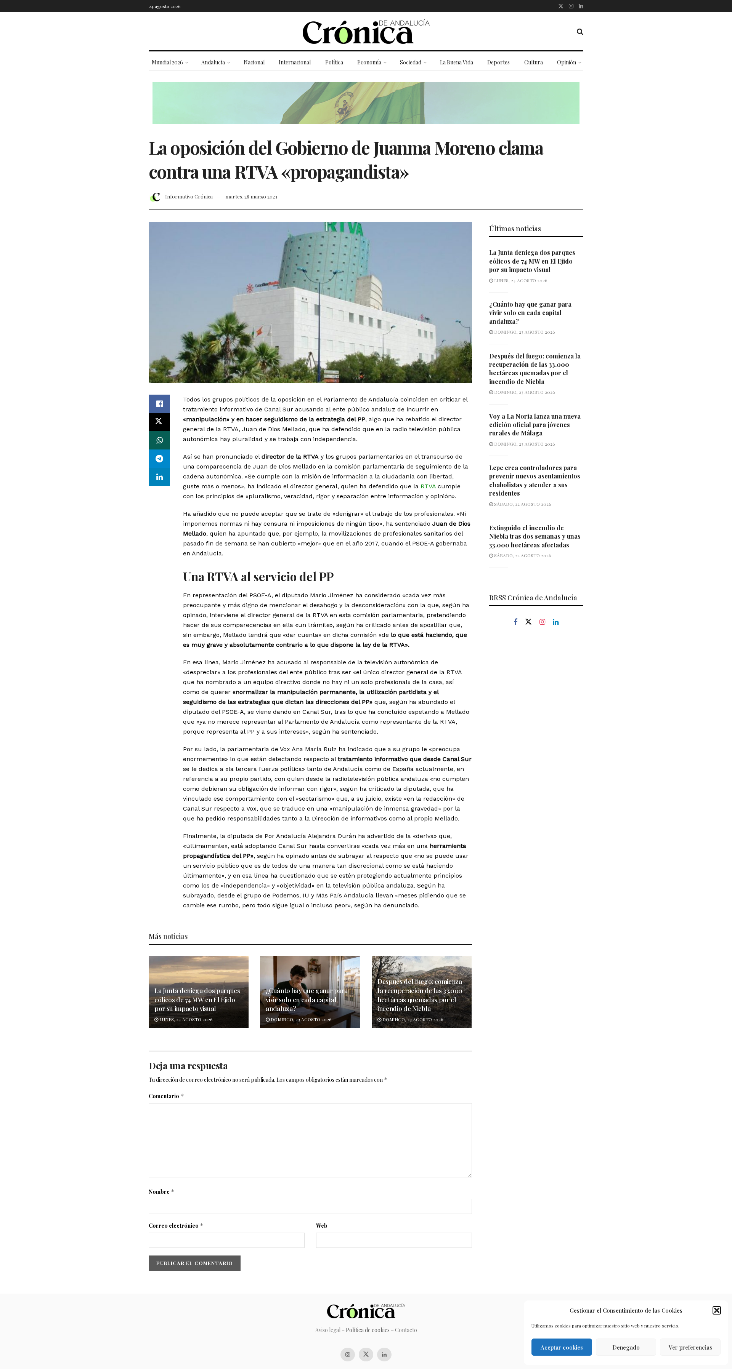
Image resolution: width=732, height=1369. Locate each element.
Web (321, 1225)
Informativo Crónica (189, 196)
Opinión (566, 62)
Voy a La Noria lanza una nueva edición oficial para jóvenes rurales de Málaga (535, 424)
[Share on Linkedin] (159, 477)
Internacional (295, 62)
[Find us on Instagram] (571, 6)
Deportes (498, 62)
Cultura (533, 62)
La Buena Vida (456, 62)
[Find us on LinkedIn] (581, 6)
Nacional (254, 62)
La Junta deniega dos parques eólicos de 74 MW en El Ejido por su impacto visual (197, 999)
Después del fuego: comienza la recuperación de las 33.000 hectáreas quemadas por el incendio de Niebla (419, 994)
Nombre (162, 1191)
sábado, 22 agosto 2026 (522, 504)
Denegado (626, 1347)
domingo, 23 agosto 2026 (300, 1019)
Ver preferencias (690, 1347)
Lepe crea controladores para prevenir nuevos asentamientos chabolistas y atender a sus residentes (534, 480)
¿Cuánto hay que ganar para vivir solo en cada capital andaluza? (306, 999)
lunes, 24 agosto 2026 (185, 1019)
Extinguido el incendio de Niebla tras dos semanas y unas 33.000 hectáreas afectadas (535, 536)
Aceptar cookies (562, 1347)
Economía (369, 62)
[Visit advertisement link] (366, 109)
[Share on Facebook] (159, 404)
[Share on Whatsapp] (159, 440)
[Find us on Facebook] (515, 622)
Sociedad (410, 62)
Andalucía (213, 62)
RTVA (428, 486)
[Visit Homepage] (366, 31)
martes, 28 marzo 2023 (251, 196)
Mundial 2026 (167, 62)
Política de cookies (368, 1330)
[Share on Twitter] (159, 422)
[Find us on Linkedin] (556, 622)
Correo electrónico (176, 1225)
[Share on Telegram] (159, 458)
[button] (717, 1310)
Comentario (166, 1096)
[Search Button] (580, 31)
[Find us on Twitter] (560, 6)
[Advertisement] (536, 762)
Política (334, 62)
